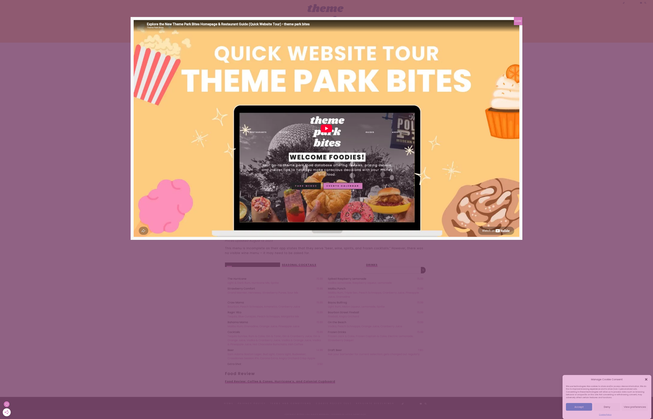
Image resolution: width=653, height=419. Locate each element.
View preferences (635, 407)
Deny (607, 407)
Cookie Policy (605, 414)
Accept (579, 407)
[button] (646, 379)
